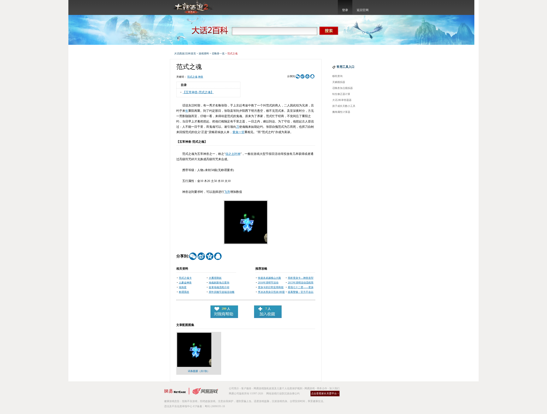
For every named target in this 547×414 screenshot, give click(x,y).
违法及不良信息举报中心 (178, 406)
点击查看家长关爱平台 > (325, 393)
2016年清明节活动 (268, 282)
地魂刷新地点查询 (219, 282)
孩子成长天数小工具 (343, 106)
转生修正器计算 (341, 94)
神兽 (200, 76)
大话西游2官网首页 (192, 7)
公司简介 (234, 388)
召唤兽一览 (218, 53)
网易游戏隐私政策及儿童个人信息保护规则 (278, 388)
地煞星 (183, 287)
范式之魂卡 (185, 277)
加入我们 (334, 388)
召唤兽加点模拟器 (342, 88)
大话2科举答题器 (341, 100)
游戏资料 (204, 53)
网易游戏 (309, 388)
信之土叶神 (232, 153)
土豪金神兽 (185, 282)
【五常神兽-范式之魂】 (198, 92)
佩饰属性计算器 (341, 111)
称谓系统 (184, 292)
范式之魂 (192, 76)
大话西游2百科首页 (185, 53)
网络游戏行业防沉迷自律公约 (283, 393)
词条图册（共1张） (199, 371)
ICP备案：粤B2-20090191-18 (209, 406)
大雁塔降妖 (215, 277)
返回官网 (363, 10)
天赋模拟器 (338, 82)
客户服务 (246, 388)
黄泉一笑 (238, 132)
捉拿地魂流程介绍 (219, 287)
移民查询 (337, 76)
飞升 (227, 191)
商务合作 (322, 388)
